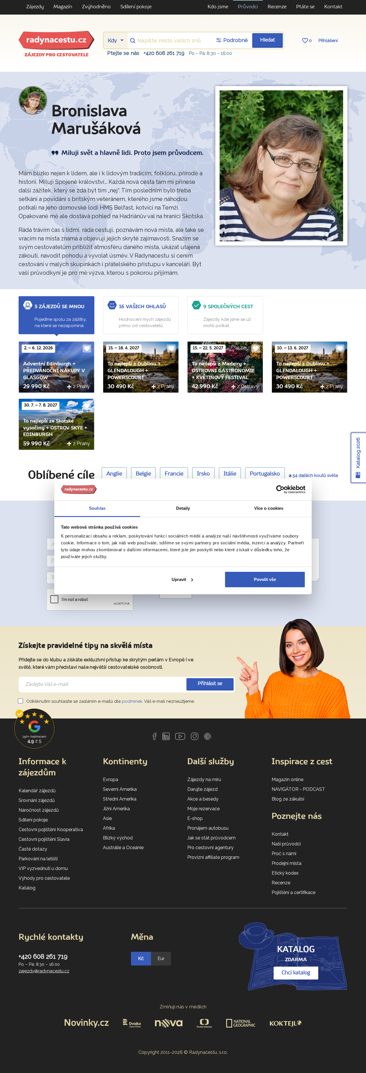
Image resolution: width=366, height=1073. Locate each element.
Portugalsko (265, 474)
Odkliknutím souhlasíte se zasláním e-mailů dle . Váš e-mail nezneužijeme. (110, 701)
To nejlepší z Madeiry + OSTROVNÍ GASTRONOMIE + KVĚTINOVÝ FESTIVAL (223, 371)
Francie (174, 474)
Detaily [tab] (183, 508)
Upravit (179, 579)
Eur (161, 958)
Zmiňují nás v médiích (183, 1007)
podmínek (132, 701)
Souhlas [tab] (97, 508)
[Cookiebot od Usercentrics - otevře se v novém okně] (280, 489)
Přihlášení (328, 40)
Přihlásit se (210, 683)
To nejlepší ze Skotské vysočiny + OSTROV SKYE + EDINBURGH (55, 428)
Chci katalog (296, 973)
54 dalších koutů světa (315, 475)
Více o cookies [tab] (268, 508)
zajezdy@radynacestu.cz (44, 971)
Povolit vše (265, 579)
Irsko (203, 474)
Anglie (114, 474)
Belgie (143, 474)
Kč (141, 958)
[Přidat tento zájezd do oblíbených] (87, 348)
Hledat (267, 40)
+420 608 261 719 (164, 53)
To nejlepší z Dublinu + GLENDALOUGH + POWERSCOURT (134, 371)
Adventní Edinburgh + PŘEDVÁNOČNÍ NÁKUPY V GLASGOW (54, 371)
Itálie (230, 474)
